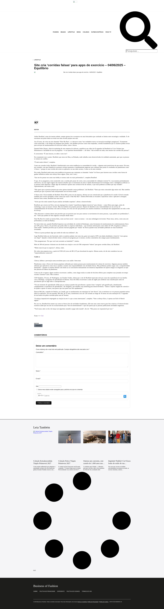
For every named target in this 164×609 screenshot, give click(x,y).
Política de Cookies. (104, 601)
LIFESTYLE (71, 32)
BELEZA (63, 32)
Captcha (39, 393)
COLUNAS (86, 32)
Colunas (38, 325)
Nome (38, 371)
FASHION (56, 32)
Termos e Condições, (82, 601)
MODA (79, 32)
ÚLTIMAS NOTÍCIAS (97, 32)
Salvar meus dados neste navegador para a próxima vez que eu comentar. (60, 389)
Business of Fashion (45, 586)
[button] (139, 30)
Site (37, 386)
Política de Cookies (73, 591)
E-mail (38, 378)
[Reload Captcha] (125, 396)
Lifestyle (37, 60)
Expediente (61, 591)
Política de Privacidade (47, 591)
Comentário (40, 352)
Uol (42, 316)
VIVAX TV (108, 32)
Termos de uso (87, 591)
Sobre (35, 591)
